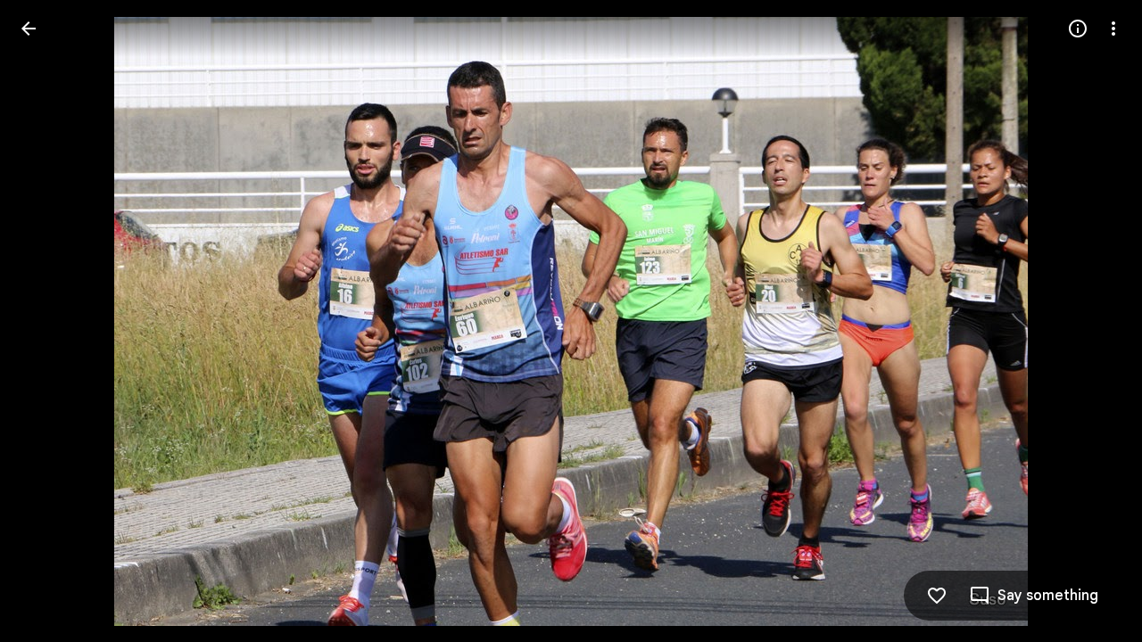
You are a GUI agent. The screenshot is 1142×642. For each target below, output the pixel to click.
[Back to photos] (28, 28)
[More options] (1113, 28)
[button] (50, 321)
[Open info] (1078, 28)
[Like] (937, 595)
